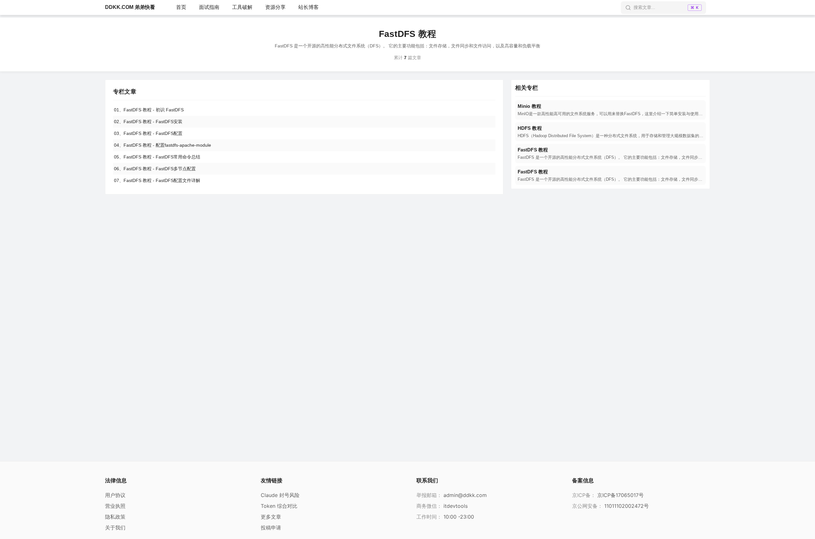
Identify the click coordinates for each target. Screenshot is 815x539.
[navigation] (610, 110)
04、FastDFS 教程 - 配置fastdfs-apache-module (162, 145)
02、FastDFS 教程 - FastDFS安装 (148, 121)
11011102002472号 (626, 506)
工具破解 (242, 7)
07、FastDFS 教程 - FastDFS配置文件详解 (157, 180)
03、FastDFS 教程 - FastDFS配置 (148, 133)
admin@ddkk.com (465, 495)
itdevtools (455, 506)
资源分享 (275, 7)
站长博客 (308, 7)
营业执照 (115, 506)
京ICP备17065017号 (620, 495)
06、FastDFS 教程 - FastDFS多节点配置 (155, 168)
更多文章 (271, 517)
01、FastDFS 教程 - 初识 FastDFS (149, 109)
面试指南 (209, 7)
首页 (181, 7)
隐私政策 (115, 517)
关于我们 (115, 527)
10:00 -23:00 (458, 517)
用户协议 (115, 495)
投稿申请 (271, 527)
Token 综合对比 (279, 506)
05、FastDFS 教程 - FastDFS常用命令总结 (157, 156)
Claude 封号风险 (280, 495)
